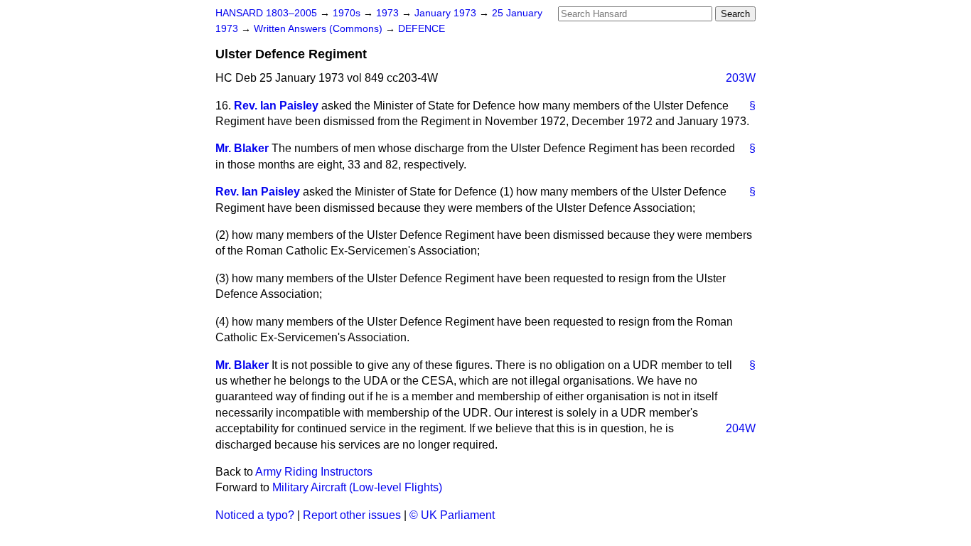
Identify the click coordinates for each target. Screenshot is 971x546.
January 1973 (446, 13)
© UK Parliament (452, 515)
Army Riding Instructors (313, 472)
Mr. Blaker (242, 148)
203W (741, 78)
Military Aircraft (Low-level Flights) (357, 487)
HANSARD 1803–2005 (266, 13)
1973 (389, 13)
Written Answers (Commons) (319, 28)
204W (741, 428)
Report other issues (352, 515)
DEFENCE (421, 28)
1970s (348, 13)
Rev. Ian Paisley (276, 106)
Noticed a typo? (254, 515)
